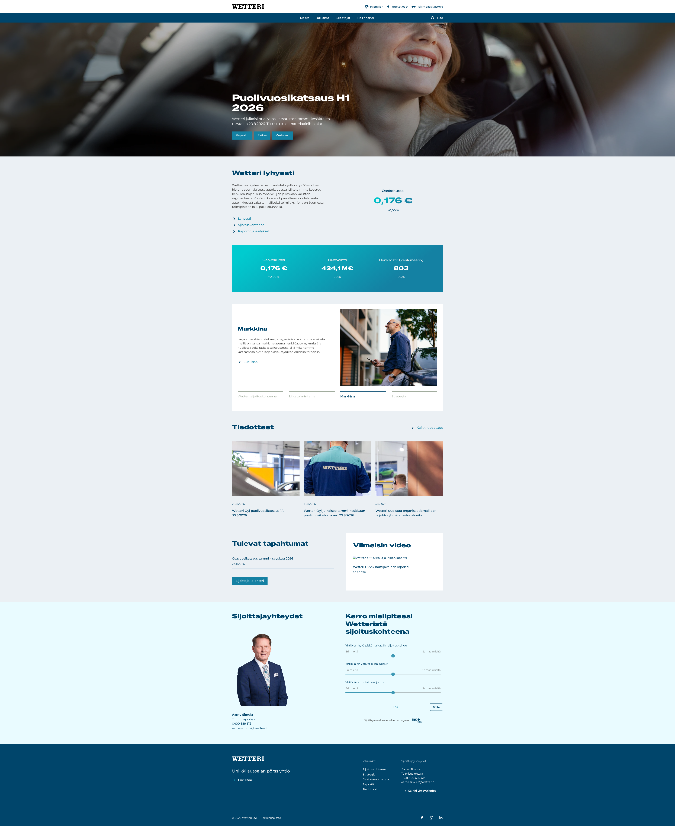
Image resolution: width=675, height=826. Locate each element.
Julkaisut (323, 18)
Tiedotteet (370, 789)
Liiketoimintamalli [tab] (304, 396)
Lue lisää (251, 362)
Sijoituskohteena (251, 225)
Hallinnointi (365, 18)
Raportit (368, 784)
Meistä (305, 18)
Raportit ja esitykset (253, 231)
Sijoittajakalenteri (250, 581)
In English (376, 6)
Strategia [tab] (399, 396)
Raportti (242, 135)
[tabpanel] (337, 347)
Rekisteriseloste (271, 817)
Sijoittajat (343, 18)
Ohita (436, 707)
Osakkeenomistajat (376, 779)
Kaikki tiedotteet (430, 428)
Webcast (283, 135)
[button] (266, 479)
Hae (440, 18)
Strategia (369, 774)
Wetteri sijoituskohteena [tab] (257, 396)
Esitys (262, 135)
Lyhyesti (244, 219)
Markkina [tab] (347, 396)
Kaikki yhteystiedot (422, 790)
